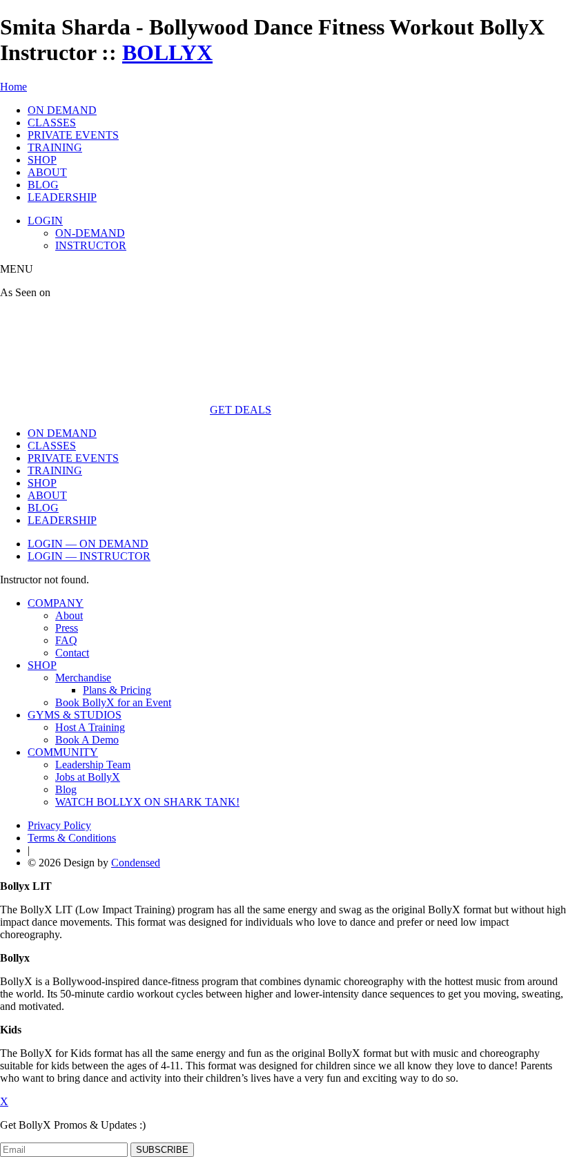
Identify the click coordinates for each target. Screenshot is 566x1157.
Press (66, 628)
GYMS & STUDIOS (74, 715)
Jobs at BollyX (87, 777)
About (69, 615)
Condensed (135, 862)
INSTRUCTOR (90, 245)
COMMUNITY (63, 752)
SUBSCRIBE (162, 1150)
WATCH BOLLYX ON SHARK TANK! (147, 802)
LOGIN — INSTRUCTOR (89, 556)
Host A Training (90, 727)
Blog (66, 789)
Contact (72, 653)
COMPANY (56, 603)
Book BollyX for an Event (113, 702)
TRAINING (55, 147)
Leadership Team (92, 764)
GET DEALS (240, 410)
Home (13, 87)
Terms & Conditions (72, 838)
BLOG (43, 185)
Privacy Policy (59, 825)
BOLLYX (167, 52)
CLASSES (52, 122)
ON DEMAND (62, 110)
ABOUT (47, 172)
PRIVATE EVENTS (73, 135)
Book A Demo (87, 740)
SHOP (42, 160)
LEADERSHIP (62, 197)
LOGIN (45, 220)
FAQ (66, 640)
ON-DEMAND (90, 233)
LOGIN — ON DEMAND (88, 544)
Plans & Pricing (117, 690)
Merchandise (83, 677)
